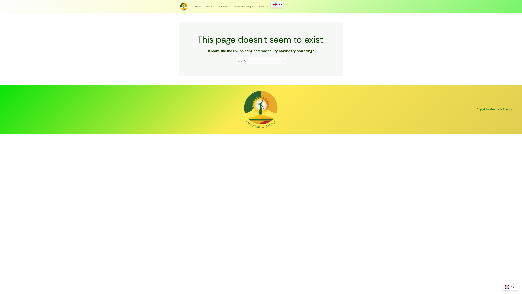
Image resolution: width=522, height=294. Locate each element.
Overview (209, 6)
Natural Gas (224, 6)
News (198, 6)
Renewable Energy (243, 6)
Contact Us (262, 6)
